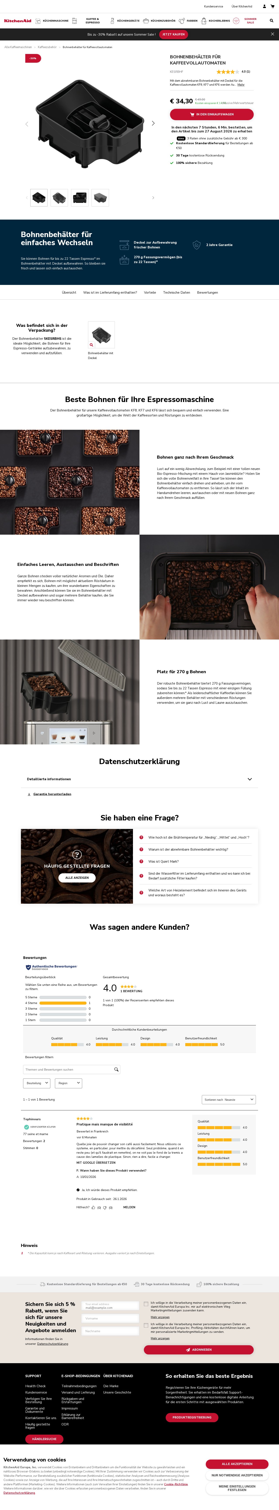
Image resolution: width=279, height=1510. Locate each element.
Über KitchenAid (242, 6)
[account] (264, 7)
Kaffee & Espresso (93, 20)
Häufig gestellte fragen (37, 1426)
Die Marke (111, 1386)
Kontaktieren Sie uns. (41, 1418)
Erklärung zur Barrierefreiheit (72, 1416)
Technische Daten (176, 292)
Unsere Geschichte (117, 1392)
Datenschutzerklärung (52, 1344)
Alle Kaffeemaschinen (18, 47)
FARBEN (192, 21)
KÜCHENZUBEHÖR (163, 21)
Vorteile (150, 292)
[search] (272, 21)
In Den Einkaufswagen (215, 114)
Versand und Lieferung (78, 1392)
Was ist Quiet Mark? (163, 861)
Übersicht (69, 292)
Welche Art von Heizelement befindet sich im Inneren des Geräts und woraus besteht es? (197, 892)
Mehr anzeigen (160, 1317)
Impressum (69, 1408)
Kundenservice (213, 6)
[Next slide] (153, 197)
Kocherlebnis (219, 21)
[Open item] (91, 345)
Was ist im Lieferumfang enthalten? (110, 292)
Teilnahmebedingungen (79, 1386)
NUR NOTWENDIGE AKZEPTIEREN (237, 1475)
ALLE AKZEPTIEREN (237, 1464)
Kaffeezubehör (47, 47)
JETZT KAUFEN (174, 34)
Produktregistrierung (192, 1418)
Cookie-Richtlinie (176, 1484)
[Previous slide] (26, 197)
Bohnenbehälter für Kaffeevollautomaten (198, 60)
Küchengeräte (128, 21)
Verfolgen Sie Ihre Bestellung (38, 1400)
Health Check (35, 1386)
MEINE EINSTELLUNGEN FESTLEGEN (237, 1488)
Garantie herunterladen (52, 794)
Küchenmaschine (55, 21)
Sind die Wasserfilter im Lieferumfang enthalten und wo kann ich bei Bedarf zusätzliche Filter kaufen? (199, 876)
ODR (65, 1424)
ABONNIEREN (202, 1350)
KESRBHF (176, 72)
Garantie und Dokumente (34, 1410)
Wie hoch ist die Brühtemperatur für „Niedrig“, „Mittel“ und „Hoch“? (198, 837)
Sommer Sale (250, 20)
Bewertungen (207, 292)
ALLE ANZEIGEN (77, 878)
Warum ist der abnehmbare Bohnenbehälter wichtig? (188, 849)
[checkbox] (146, 1304)
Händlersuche (44, 1439)
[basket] (272, 7)
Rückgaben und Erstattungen (72, 1400)
